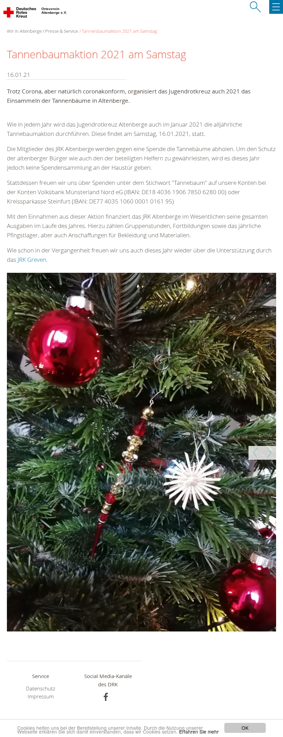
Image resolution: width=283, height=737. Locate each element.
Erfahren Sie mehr (199, 731)
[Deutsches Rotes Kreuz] (20, 14)
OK (245, 727)
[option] (140, 452)
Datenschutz (40, 688)
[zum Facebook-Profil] (105, 697)
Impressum (41, 696)
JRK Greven (32, 259)
